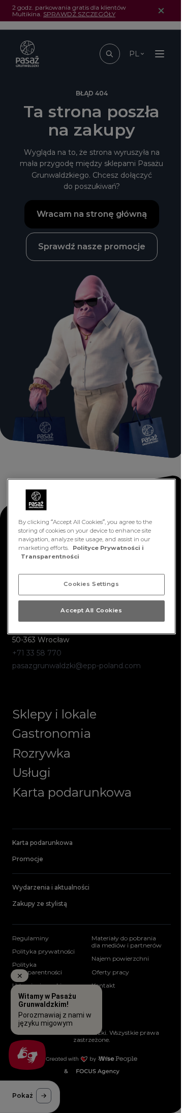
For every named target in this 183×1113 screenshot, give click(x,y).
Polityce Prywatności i (108, 548)
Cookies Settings (91, 584)
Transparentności (50, 557)
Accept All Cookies (91, 610)
